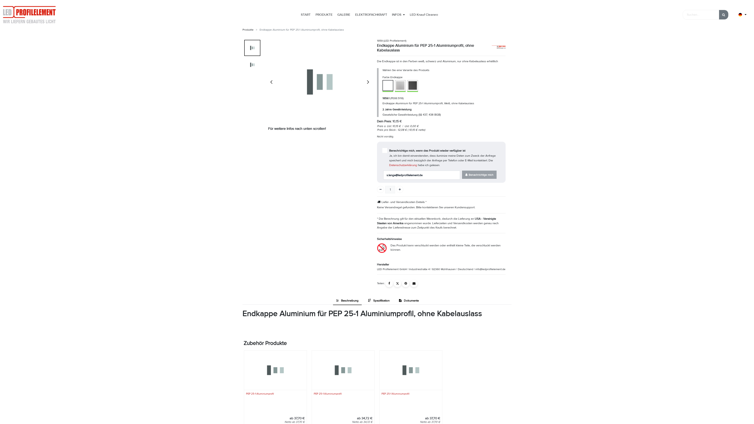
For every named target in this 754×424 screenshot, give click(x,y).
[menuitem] (305, 14)
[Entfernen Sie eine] (380, 189)
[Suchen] (723, 14)
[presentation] (271, 82)
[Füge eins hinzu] (399, 189)
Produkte (247, 29)
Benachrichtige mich (480, 174)
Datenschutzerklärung (403, 165)
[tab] (347, 301)
